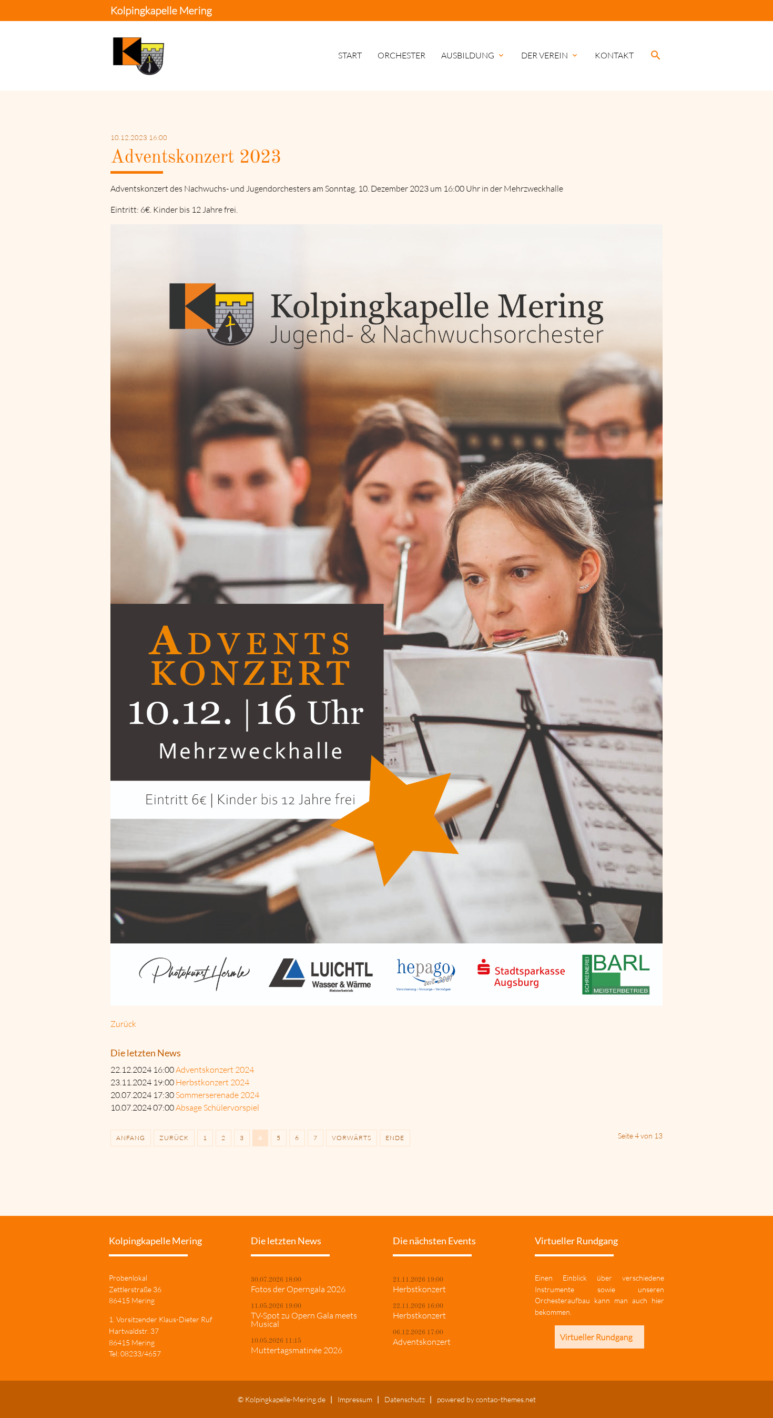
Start (350, 55)
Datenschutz (404, 1399)
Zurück (123, 1023)
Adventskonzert (422, 1341)
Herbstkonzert (419, 1289)
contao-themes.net (506, 1399)
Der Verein (550, 55)
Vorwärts (351, 1138)
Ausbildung (473, 55)
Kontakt (614, 55)
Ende (394, 1138)
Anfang (130, 1138)
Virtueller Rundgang (596, 1337)
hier (658, 1300)
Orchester (401, 55)
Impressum (355, 1399)
